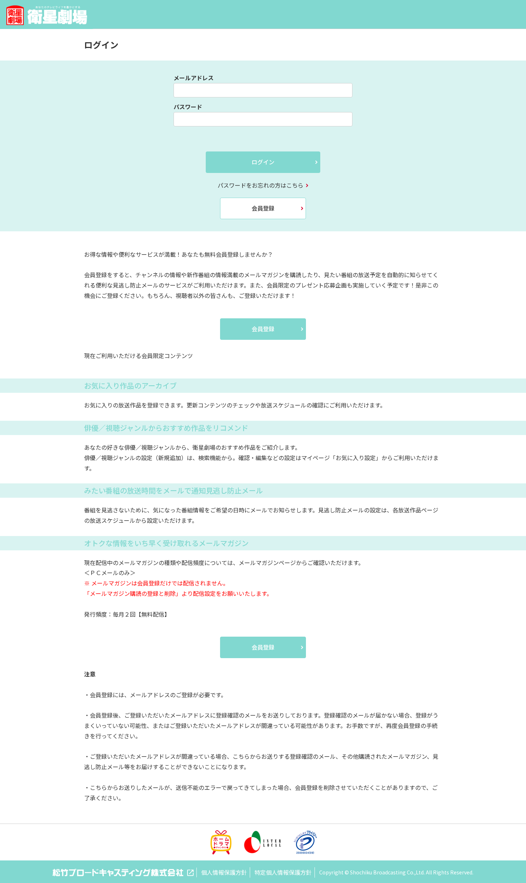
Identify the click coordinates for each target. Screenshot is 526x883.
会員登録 (263, 208)
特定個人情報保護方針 (283, 872)
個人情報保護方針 (224, 872)
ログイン (263, 162)
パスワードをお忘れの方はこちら (260, 185)
